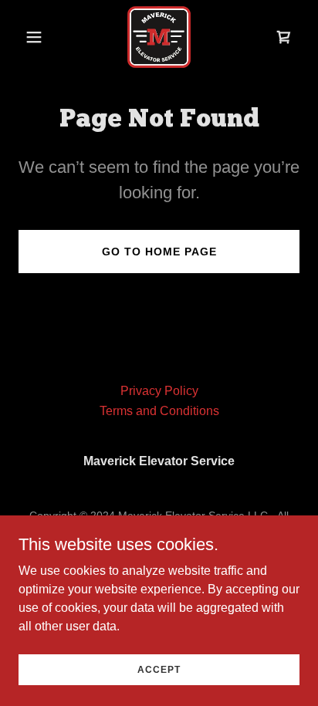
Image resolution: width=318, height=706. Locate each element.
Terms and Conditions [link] (159, 410)
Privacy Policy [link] (159, 390)
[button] (40, 37)
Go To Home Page (159, 251)
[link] (159, 37)
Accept (159, 669)
